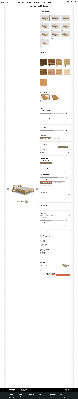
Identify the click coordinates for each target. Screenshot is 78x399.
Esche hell (65, 75)
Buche (57, 75)
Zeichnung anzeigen (48, 269)
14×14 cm (45, 149)
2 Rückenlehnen (46, 163)
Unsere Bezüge (41, 397)
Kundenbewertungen (52, 396)
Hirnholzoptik (45, 138)
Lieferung (51, 276)
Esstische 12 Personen (13, 396)
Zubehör (44, 2)
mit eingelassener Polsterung (48, 185)
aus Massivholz (46, 182)
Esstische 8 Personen (12, 397)
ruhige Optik (56, 138)
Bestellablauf (31, 396)
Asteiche (42, 75)
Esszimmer (20, 2)
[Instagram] (66, 389)
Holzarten (21, 397)
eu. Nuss (49, 65)
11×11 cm (44, 146)
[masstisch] (12, 390)
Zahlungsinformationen (33, 397)
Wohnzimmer (36, 2)
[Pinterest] (68, 389)
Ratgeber (20, 396)
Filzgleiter (42, 152)
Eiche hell (65, 65)
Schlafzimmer (28, 2)
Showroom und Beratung (63, 397)
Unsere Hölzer (41, 396)
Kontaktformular (61, 396)
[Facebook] (64, 389)
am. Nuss (42, 65)
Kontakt (49, 2)
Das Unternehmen (52, 397)
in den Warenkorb (63, 275)
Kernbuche (50, 75)
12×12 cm (53, 146)
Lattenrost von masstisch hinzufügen (47, 194)
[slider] (50, 113)
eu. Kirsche (42, 86)
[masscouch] (24, 390)
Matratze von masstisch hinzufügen (47, 215)
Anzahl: (66, 260)
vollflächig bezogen (58, 182)
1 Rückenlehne (57, 163)
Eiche (57, 65)
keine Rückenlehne (46, 165)
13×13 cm (63, 146)
